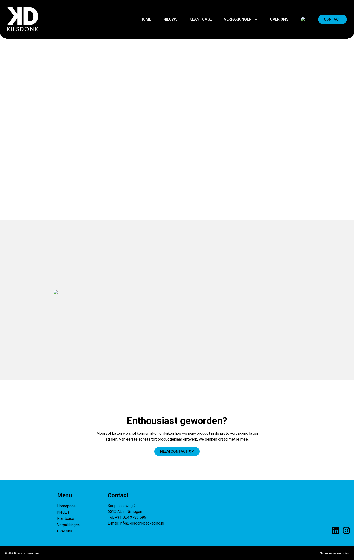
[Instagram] (346, 530)
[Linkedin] (336, 530)
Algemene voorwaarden (334, 553)
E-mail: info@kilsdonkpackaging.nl (136, 523)
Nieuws (170, 19)
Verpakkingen (238, 19)
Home (145, 19)
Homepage (66, 506)
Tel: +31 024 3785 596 (127, 517)
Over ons (279, 19)
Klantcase (201, 19)
